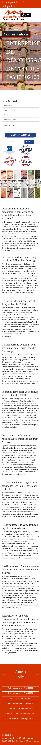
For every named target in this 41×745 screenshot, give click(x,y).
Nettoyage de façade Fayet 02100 (20, 698)
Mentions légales (32, 741)
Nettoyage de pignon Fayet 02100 (20, 703)
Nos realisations (16, 34)
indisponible (11, 2)
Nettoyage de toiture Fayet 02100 (20, 688)
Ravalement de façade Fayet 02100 (20, 719)
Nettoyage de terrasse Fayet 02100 (20, 708)
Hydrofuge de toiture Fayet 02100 (20, 693)
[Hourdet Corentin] (14, 15)
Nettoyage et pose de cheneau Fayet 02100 (20, 713)
